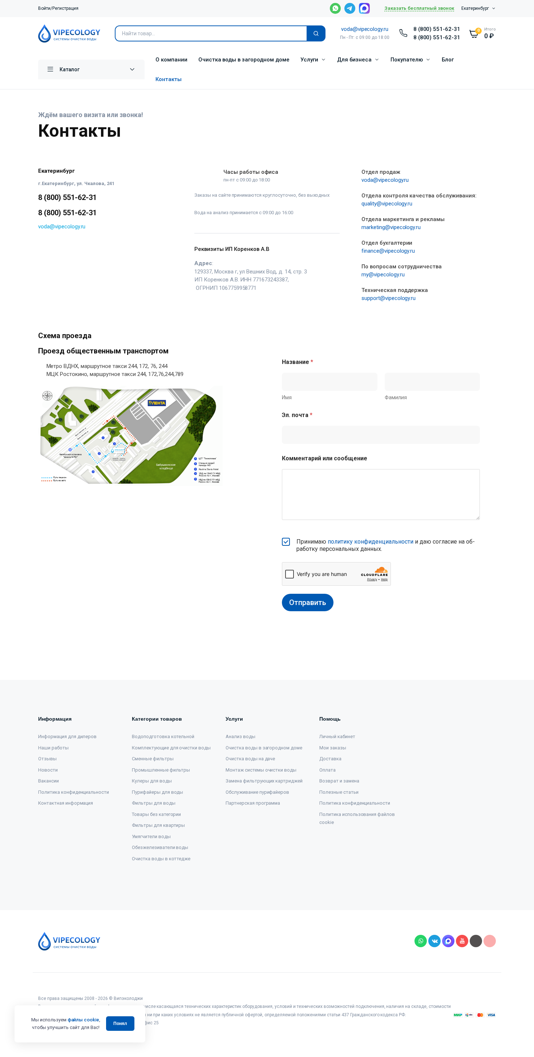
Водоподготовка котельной (163, 736)
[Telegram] (54, 249)
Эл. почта (297, 415)
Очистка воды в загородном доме (244, 59)
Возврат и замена (339, 781)
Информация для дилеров (67, 736)
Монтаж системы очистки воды (261, 770)
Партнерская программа (253, 803)
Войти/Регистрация (58, 8)
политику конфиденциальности (370, 541)
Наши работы (53, 747)
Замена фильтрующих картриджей (264, 781)
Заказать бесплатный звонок (419, 8)
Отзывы (47, 758)
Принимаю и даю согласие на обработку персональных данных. (385, 545)
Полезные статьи (339, 792)
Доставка (330, 758)
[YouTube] (77, 249)
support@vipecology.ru (388, 298)
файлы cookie (84, 1019)
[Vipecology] (69, 33)
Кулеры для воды (152, 781)
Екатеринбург (475, 8)
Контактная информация (65, 803)
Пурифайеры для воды (157, 792)
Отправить (307, 602)
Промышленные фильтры (161, 770)
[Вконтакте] (65, 249)
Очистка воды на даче (250, 758)
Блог (448, 59)
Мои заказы (332, 747)
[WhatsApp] (43, 249)
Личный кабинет (337, 736)
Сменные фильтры (153, 758)
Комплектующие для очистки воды (171, 747)
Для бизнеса (354, 59)
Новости (48, 770)
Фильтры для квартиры (158, 825)
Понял (120, 1023)
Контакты (168, 79)
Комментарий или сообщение (324, 458)
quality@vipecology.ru (386, 203)
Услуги (309, 59)
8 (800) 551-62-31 (437, 29)
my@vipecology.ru (383, 274)
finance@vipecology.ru (388, 251)
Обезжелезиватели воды (160, 847)
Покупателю (407, 59)
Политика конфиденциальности (73, 792)
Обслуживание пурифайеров (257, 792)
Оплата (327, 770)
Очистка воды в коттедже (161, 858)
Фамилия (396, 397)
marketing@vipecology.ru (391, 227)
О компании (171, 59)
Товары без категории (156, 814)
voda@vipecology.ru (364, 29)
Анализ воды (240, 736)
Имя (287, 397)
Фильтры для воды (153, 803)
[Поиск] (316, 33)
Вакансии (48, 781)
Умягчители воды (151, 836)
